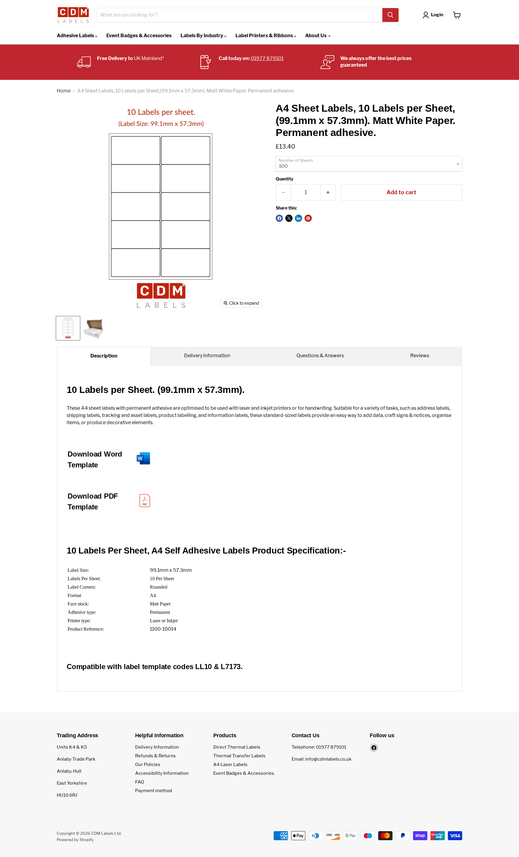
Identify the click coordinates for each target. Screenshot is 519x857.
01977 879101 (267, 58)
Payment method (153, 790)
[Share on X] (289, 218)
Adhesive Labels (76, 35)
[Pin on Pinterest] (308, 218)
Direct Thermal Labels (236, 747)
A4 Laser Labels (230, 764)
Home (64, 91)
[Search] (390, 15)
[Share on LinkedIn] (298, 218)
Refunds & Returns (155, 756)
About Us (316, 35)
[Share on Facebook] (279, 218)
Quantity (284, 179)
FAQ (139, 782)
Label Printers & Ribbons (264, 35)
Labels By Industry (202, 35)
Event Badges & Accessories (138, 35)
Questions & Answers (320, 355)
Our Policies (147, 764)
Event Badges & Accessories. (244, 773)
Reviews (419, 355)
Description (103, 356)
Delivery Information (207, 355)
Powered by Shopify (75, 839)
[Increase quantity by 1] (328, 192)
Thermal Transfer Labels (239, 756)
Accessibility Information (162, 773)
